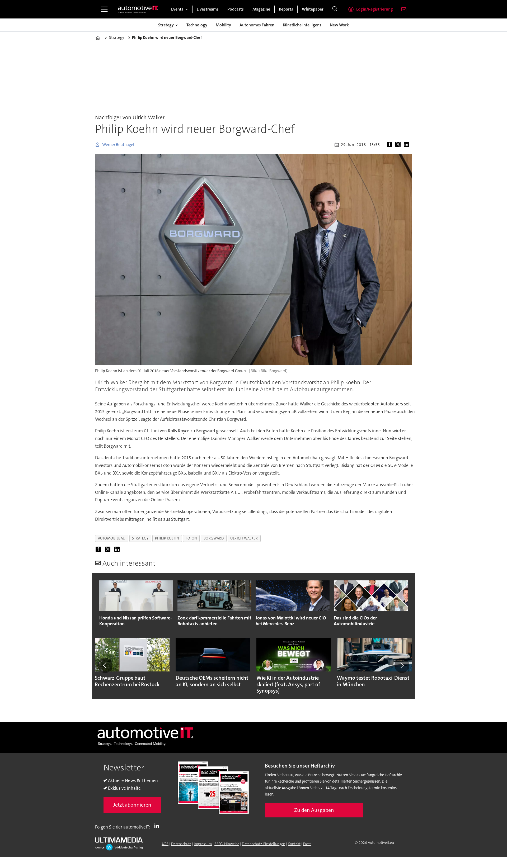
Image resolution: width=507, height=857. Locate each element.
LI (158, 825)
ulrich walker (244, 538)
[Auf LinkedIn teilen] (407, 145)
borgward (214, 538)
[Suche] (335, 9)
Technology (196, 25)
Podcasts (235, 9)
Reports (286, 9)
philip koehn (167, 538)
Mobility (223, 25)
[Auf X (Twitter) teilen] (399, 145)
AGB (165, 843)
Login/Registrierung (374, 9)
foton (191, 538)
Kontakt (294, 843)
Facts (307, 843)
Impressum (203, 843)
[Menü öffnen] (104, 9)
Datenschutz (181, 843)
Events (177, 9)
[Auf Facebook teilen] (391, 145)
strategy (140, 538)
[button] (105, 665)
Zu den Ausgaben (314, 810)
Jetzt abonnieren (132, 804)
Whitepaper (312, 9)
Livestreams (208, 9)
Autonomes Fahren (257, 25)
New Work (339, 25)
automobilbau (112, 538)
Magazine (261, 9)
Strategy (166, 25)
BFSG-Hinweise (226, 843)
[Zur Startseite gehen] (138, 9)
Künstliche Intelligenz (302, 25)
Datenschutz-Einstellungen (263, 843)
